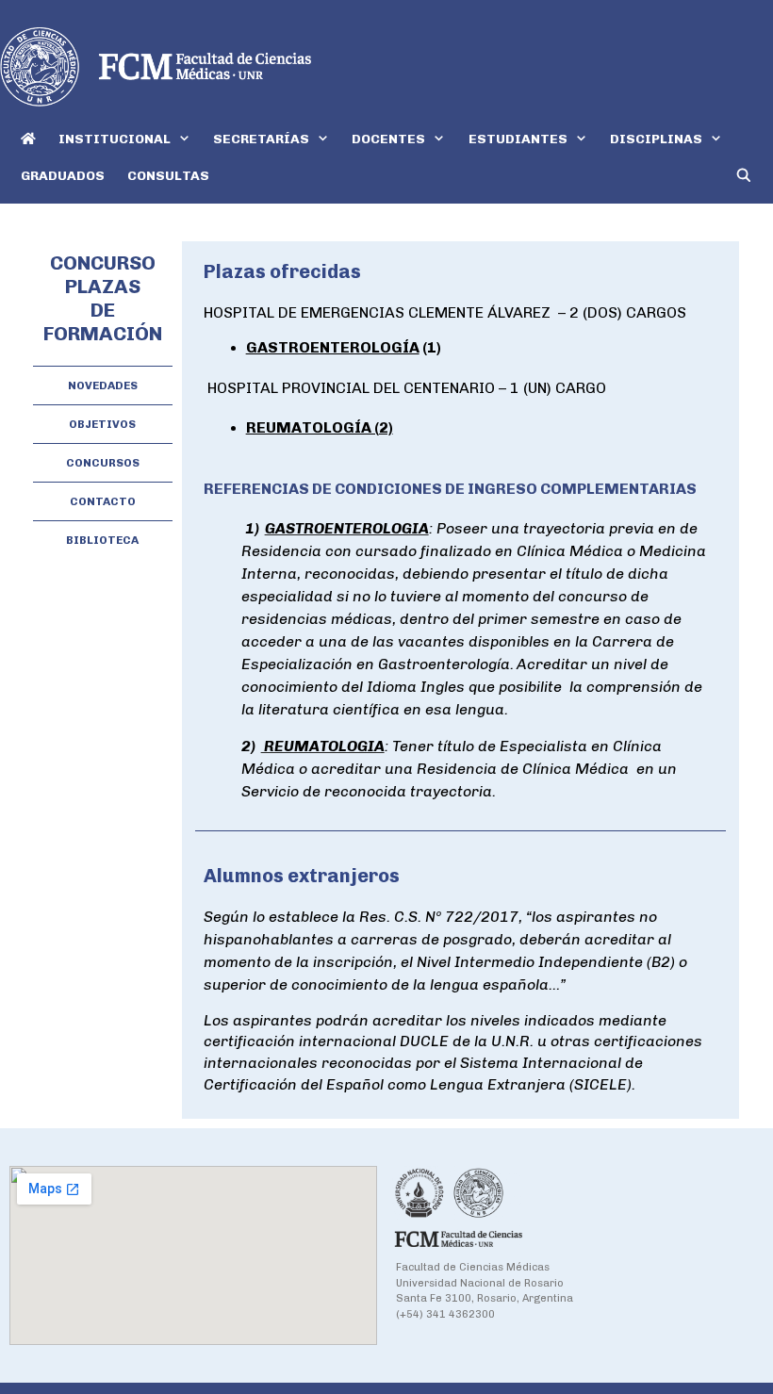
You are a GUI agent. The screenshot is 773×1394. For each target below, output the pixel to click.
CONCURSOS (103, 462)
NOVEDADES (103, 385)
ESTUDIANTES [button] (518, 139)
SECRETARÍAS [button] (261, 139)
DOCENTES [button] (388, 139)
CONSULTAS (168, 176)
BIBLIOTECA (102, 540)
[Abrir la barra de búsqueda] (744, 175)
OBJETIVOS (102, 424)
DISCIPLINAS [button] (656, 139)
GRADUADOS (63, 176)
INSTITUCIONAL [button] (114, 139)
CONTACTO (103, 501)
